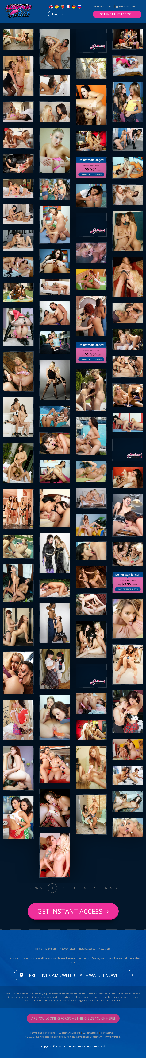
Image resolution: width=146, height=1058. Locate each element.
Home (38, 948)
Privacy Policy (113, 1036)
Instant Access (87, 948)
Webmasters (90, 1032)
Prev (38, 887)
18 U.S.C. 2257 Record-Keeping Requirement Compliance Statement (63, 1036)
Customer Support (69, 1032)
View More (104, 948)
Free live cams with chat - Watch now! (73, 975)
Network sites (105, 6)
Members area (127, 6)
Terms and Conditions (42, 1032)
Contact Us (107, 1032)
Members (50, 948)
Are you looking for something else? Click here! (73, 1018)
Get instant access (116, 14)
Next (109, 887)
